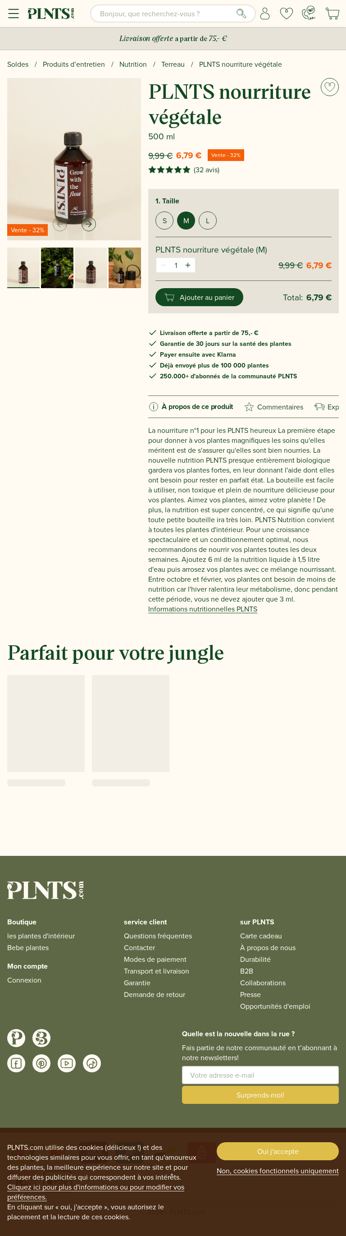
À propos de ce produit (197, 406)
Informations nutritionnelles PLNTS (202, 609)
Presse (250, 994)
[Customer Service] (308, 12)
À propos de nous (268, 947)
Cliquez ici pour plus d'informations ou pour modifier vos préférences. (95, 1192)
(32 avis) (206, 170)
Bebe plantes (28, 947)
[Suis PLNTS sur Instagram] (16, 1038)
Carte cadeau (261, 936)
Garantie (137, 983)
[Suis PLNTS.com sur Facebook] (16, 1063)
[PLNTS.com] (51, 13)
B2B (246, 971)
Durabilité (255, 959)
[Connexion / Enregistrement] (265, 13)
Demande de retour (154, 994)
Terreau (173, 64)
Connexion (24, 980)
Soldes (17, 64)
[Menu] (13, 13)
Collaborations (263, 983)
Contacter (139, 947)
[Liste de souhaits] (287, 13)
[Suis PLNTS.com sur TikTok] (92, 1063)
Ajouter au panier (207, 297)
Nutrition (133, 64)
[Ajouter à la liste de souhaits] (330, 87)
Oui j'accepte (278, 1151)
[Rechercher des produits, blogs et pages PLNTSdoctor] (241, 14)
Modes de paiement (155, 959)
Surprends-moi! (260, 1095)
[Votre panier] (332, 13)
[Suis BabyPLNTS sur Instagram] (41, 1038)
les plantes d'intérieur (41, 936)
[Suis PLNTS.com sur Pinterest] (41, 1063)
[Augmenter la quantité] (187, 265)
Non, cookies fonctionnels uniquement (278, 1171)
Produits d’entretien (74, 64)
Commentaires (280, 407)
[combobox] (173, 14)
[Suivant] (89, 224)
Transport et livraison (156, 971)
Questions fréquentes (158, 936)
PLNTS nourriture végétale (240, 64)
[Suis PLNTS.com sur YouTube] (67, 1063)
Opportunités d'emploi (275, 1006)
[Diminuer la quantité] (163, 265)
